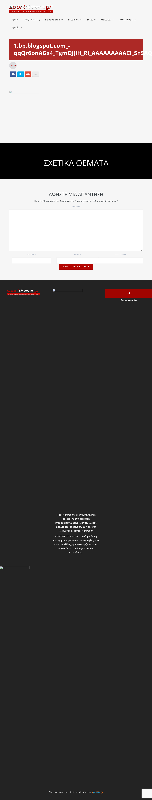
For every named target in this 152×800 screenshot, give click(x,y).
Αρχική (15, 20)
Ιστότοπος (120, 254)
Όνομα (31, 254)
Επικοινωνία (128, 293)
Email (77, 254)
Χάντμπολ (106, 20)
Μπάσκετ (73, 20)
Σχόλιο (76, 206)
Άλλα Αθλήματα (127, 20)
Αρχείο (15, 28)
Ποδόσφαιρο (52, 20)
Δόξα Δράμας (32, 20)
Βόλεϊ (90, 20)
